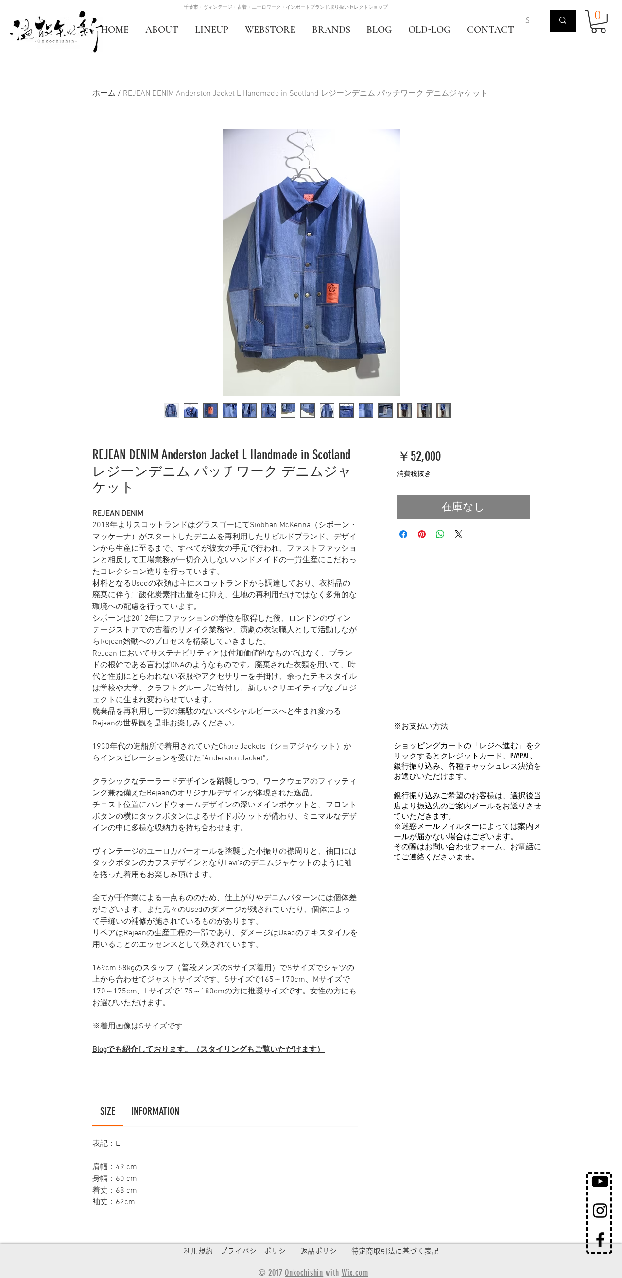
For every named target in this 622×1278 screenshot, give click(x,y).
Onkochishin (304, 1272)
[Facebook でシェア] (403, 534)
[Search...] (563, 21)
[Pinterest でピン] (422, 534)
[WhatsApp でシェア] (440, 534)
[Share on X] (459, 534)
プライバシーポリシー (256, 1251)
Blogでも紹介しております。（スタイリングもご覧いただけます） (208, 1050)
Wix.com (355, 1272)
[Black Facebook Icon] (600, 1239)
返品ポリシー (322, 1251)
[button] (598, 21)
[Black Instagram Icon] (600, 1210)
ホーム (104, 94)
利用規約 (198, 1251)
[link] (107, 1111)
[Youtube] (600, 1181)
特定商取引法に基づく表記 (395, 1251)
